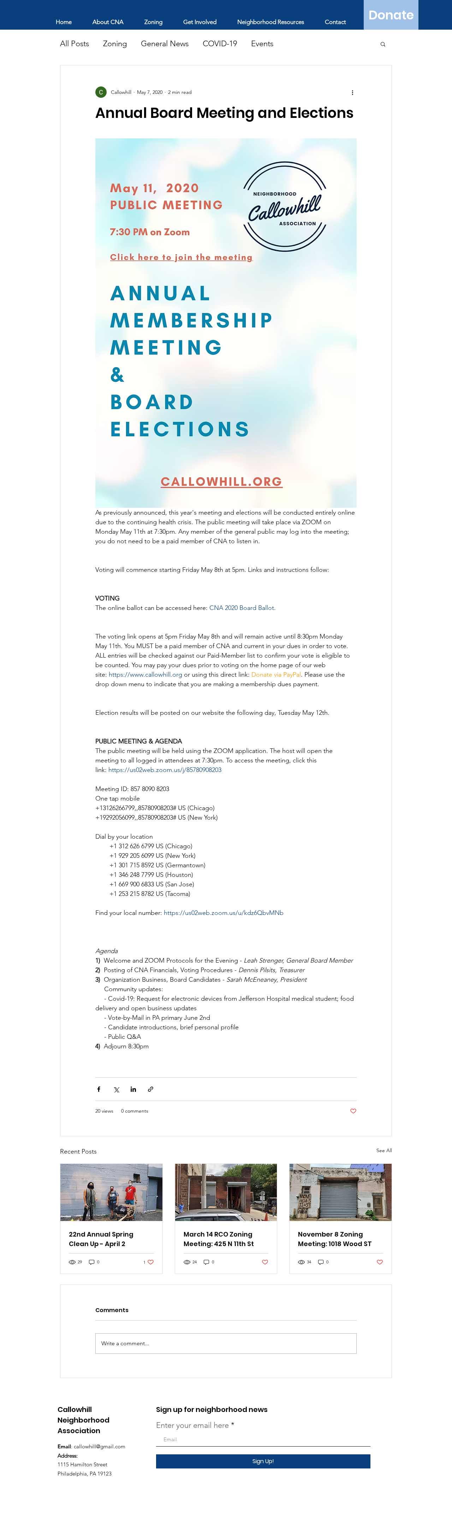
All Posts (74, 43)
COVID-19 (220, 43)
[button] (383, 44)
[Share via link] (150, 1089)
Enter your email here (192, 1425)
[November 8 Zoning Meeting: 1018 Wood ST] (341, 1192)
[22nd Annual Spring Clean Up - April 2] (111, 1192)
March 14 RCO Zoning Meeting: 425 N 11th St (219, 1239)
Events (262, 43)
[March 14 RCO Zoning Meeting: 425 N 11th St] (226, 1192)
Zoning (115, 43)
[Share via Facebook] (98, 1089)
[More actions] (352, 92)
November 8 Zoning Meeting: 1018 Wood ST (335, 1239)
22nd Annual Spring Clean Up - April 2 (101, 1239)
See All (384, 1150)
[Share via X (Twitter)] (116, 1089)
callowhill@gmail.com (99, 1446)
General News (165, 43)
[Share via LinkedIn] (133, 1089)
